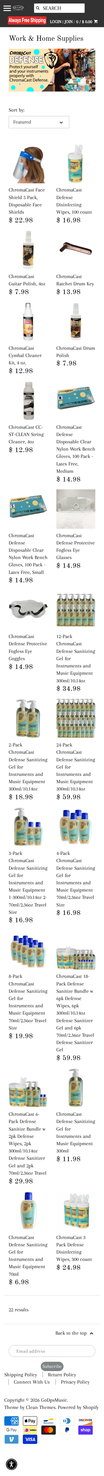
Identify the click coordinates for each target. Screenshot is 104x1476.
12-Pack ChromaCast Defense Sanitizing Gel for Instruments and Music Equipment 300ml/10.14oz (75, 658)
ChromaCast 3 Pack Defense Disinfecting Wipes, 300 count (74, 1248)
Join (69, 21)
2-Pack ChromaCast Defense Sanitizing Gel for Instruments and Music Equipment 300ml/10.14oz (28, 767)
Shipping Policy (20, 1374)
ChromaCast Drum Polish (75, 351)
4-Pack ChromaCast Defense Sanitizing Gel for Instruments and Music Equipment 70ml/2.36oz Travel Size (75, 878)
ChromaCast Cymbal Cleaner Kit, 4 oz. (25, 355)
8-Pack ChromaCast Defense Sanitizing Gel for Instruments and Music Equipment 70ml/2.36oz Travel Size (28, 1001)
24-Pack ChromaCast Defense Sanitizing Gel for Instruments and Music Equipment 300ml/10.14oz (75, 767)
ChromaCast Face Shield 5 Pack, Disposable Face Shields (27, 201)
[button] (11, 1464)
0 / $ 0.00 (84, 21)
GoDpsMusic (54, 1400)
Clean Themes (40, 1407)
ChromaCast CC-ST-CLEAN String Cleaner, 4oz (26, 434)
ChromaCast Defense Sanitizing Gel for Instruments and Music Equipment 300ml (75, 1132)
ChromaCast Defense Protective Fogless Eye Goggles (28, 647)
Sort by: (16, 110)
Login (55, 21)
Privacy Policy (75, 1382)
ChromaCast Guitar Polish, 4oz (27, 280)
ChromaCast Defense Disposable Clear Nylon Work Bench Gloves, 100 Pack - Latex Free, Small (28, 554)
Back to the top (71, 1333)
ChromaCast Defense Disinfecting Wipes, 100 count (74, 201)
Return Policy (62, 1374)
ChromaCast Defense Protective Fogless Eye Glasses (75, 546)
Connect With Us (32, 1382)
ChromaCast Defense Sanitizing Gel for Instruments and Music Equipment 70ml (28, 1255)
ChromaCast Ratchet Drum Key (75, 280)
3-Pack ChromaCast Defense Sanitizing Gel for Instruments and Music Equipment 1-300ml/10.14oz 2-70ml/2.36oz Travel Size (28, 882)
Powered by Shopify (78, 1407)
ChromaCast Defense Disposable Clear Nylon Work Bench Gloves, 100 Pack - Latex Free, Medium (75, 449)
